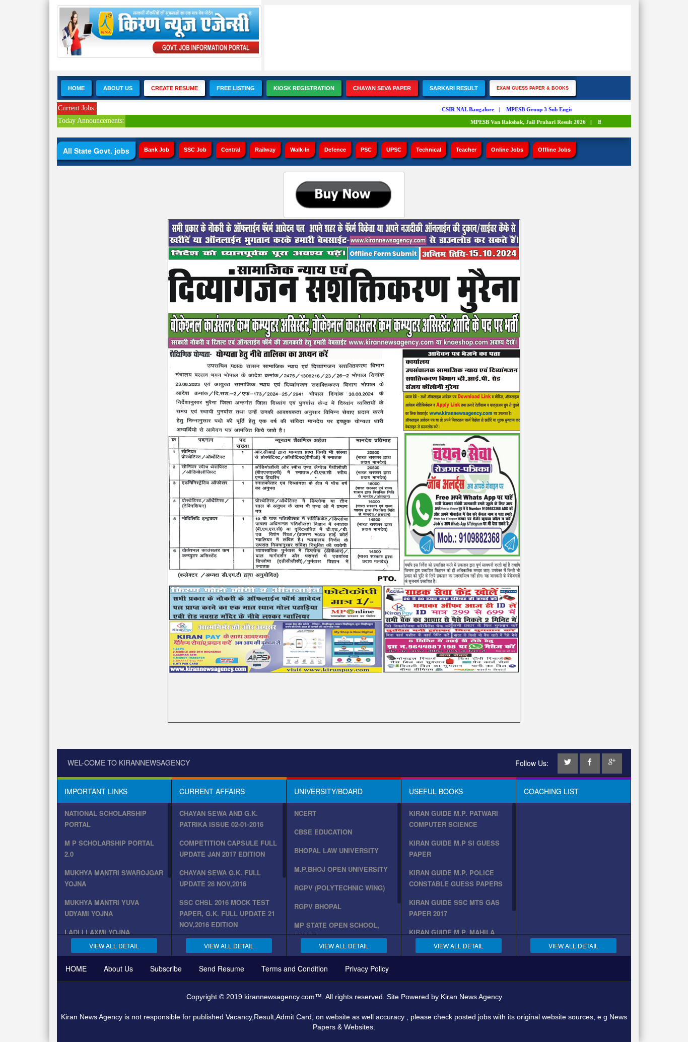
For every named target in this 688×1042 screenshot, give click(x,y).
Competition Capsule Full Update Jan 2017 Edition (228, 848)
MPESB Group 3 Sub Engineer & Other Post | (556, 109)
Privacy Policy (367, 968)
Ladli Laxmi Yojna (97, 932)
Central (230, 150)
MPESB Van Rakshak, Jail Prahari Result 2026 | (522, 122)
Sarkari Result (454, 88)
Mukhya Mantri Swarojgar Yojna (113, 878)
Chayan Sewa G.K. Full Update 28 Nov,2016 (220, 878)
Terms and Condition (294, 968)
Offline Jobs (554, 150)
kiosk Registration (303, 88)
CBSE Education (323, 832)
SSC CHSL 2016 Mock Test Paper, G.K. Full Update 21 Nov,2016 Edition (227, 913)
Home (76, 88)
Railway (265, 150)
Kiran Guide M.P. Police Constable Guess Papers (456, 878)
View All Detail (114, 945)
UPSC (393, 150)
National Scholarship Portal (105, 818)
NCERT (305, 813)
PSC (366, 150)
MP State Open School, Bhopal (336, 930)
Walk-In (300, 150)
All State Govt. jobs (96, 151)
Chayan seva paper (382, 88)
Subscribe (166, 968)
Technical (428, 150)
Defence (335, 150)
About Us (117, 88)
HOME (76, 968)
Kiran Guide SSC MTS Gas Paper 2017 (454, 907)
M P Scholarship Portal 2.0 (109, 848)
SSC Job (195, 150)
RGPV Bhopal (317, 906)
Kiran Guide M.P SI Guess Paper (454, 848)
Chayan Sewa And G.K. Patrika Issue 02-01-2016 (221, 818)
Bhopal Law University (336, 850)
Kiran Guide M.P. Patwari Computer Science (453, 818)
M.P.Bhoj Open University (341, 869)
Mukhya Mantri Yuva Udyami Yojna (101, 907)
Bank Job (156, 150)
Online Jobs (507, 150)
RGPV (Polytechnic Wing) (339, 887)
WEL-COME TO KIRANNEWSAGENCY (128, 762)
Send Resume (221, 968)
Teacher (466, 150)
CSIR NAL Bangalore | (462, 109)
